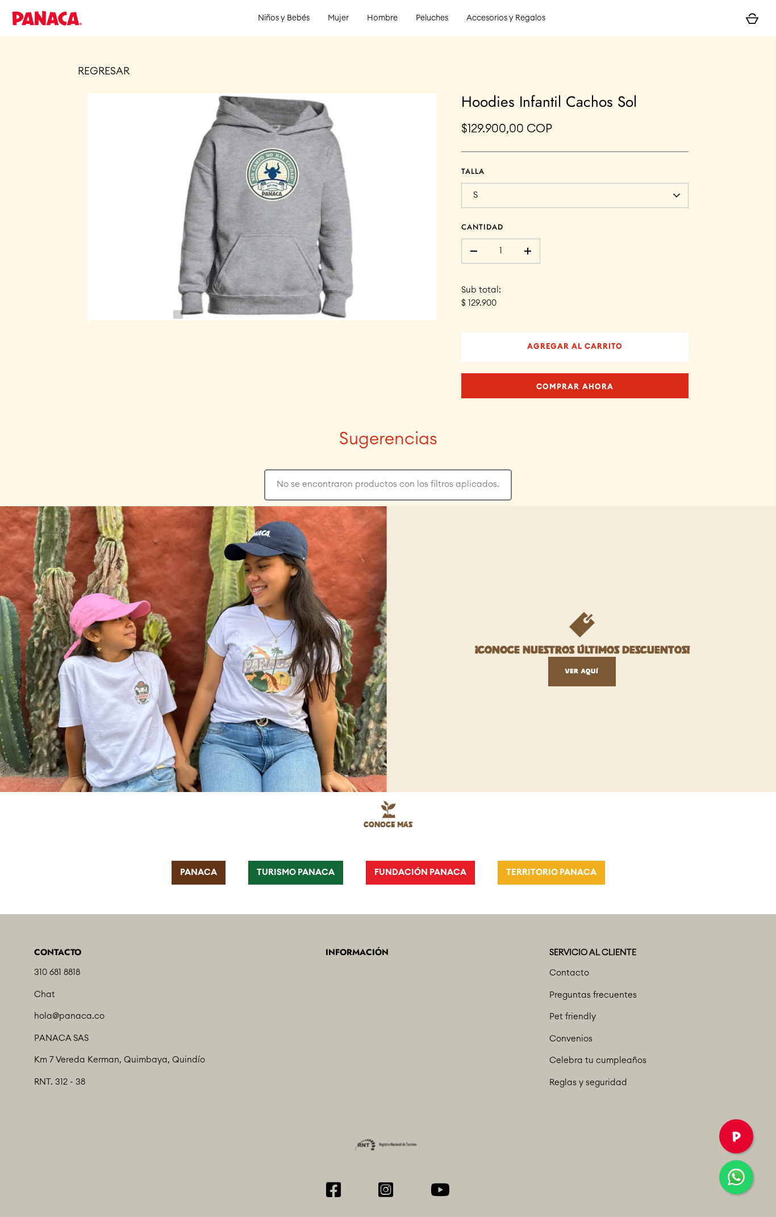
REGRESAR (104, 71)
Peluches (432, 18)
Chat (44, 994)
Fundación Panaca (420, 872)
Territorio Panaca (551, 872)
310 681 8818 (57, 972)
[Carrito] (752, 18)
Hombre (382, 18)
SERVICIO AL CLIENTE (592, 952)
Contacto (569, 973)
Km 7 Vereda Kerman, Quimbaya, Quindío (119, 1060)
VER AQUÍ (582, 671)
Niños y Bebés (284, 18)
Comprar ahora (575, 387)
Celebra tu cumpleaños (597, 1060)
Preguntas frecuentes (593, 995)
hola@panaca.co (69, 1016)
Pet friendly (572, 1016)
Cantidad (482, 227)
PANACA (198, 872)
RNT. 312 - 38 (59, 1082)
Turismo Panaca (296, 872)
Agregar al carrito (575, 347)
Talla (473, 171)
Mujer (338, 18)
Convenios (571, 1039)
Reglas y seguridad (588, 1082)
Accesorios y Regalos (505, 18)
